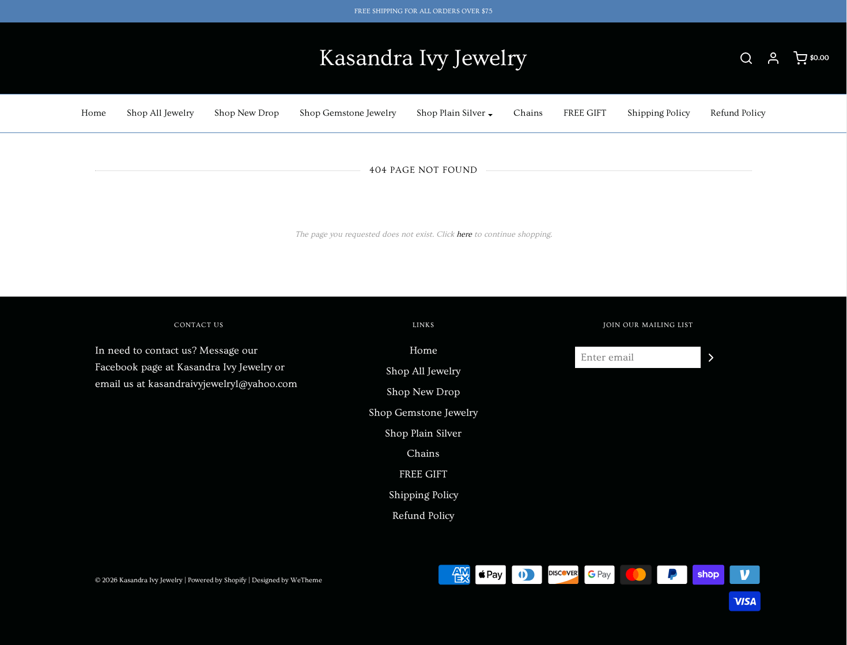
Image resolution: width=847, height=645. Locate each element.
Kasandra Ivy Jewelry (423, 58)
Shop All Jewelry (160, 113)
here (464, 234)
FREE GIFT (585, 113)
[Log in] (767, 58)
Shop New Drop (246, 113)
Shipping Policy (658, 113)
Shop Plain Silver (423, 433)
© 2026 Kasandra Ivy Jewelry (139, 580)
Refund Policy (737, 113)
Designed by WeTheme (287, 580)
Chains (528, 113)
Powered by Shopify (217, 580)
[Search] (740, 58)
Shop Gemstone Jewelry (348, 113)
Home (93, 113)
